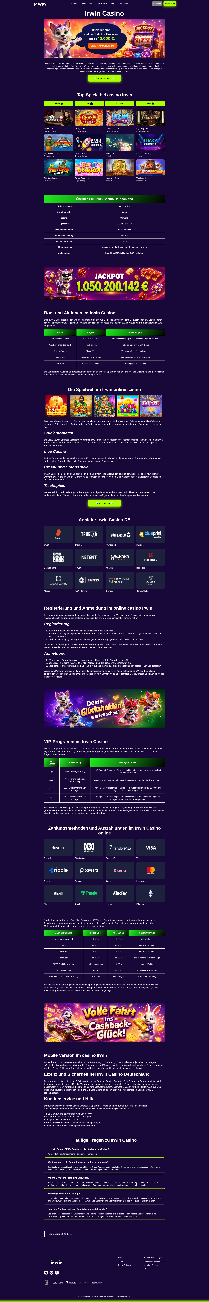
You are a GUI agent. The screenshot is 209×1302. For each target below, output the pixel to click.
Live (87, 103)
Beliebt (57, 103)
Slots (149, 103)
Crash (118, 103)
